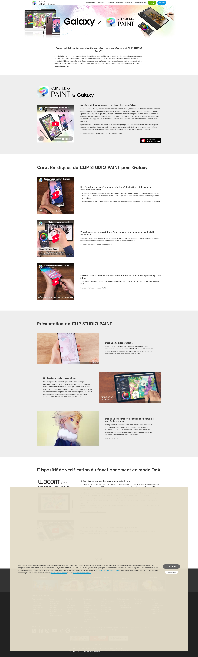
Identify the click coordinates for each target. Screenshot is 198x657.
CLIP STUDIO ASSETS (114, 439)
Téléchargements (140, 2)
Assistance (128, 2)
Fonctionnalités (90, 2)
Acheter (161, 3)
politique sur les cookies (58, 573)
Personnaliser (171, 572)
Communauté (110, 2)
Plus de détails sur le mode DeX (92, 288)
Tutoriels (100, 2)
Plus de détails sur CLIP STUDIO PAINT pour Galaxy (101, 133)
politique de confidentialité (82, 573)
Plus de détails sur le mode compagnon (95, 245)
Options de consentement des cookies (108, 570)
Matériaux (119, 2)
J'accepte (171, 566)
